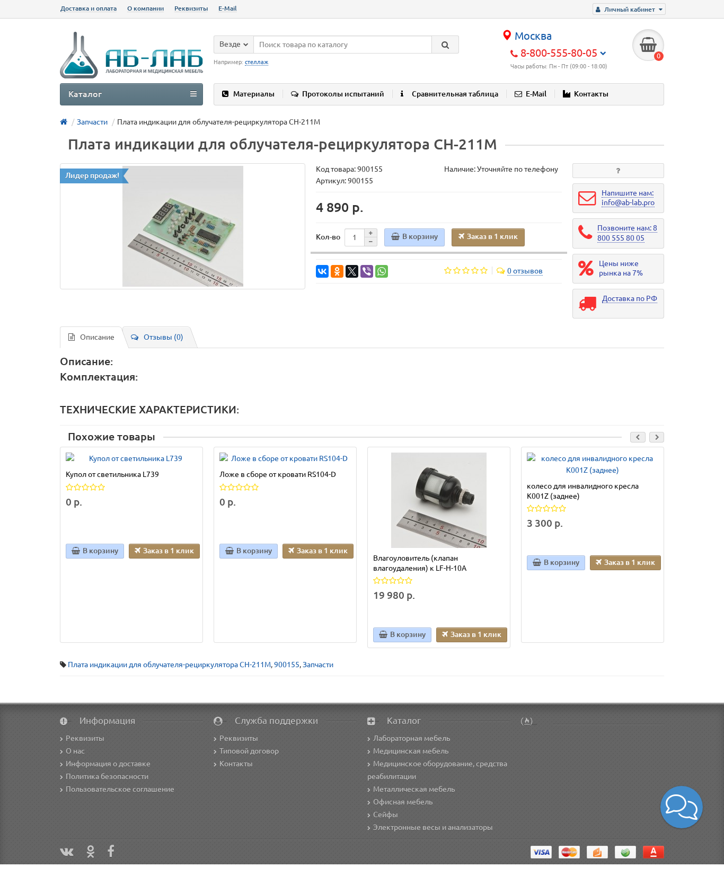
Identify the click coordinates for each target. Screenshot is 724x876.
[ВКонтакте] (322, 271)
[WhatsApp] (381, 271)
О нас (75, 751)
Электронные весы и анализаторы (433, 827)
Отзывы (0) (163, 337)
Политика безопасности (107, 776)
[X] (352, 271)
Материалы (254, 94)
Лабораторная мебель (411, 738)
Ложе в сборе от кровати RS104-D (277, 474)
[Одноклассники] (337, 271)
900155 (286, 664)
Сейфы (385, 814)
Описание (97, 337)
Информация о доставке (108, 763)
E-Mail (227, 8)
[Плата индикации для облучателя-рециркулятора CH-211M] (182, 226)
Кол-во (328, 237)
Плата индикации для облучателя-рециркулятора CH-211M (169, 664)
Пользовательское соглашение (120, 789)
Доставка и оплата (88, 8)
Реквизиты (191, 8)
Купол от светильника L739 (112, 474)
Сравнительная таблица (455, 94)
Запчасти (318, 664)
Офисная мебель (402, 802)
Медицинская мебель (410, 751)
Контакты (591, 94)
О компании (145, 8)
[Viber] (366, 271)
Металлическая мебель (414, 789)
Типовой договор (249, 751)
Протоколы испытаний (343, 94)
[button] (681, 807)
